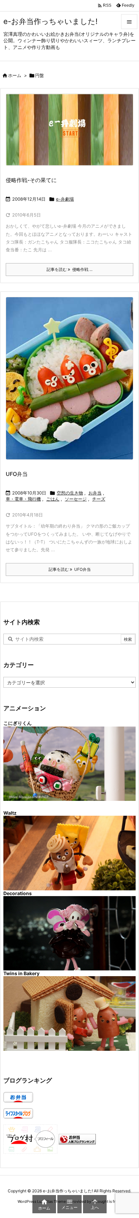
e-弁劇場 (65, 199)
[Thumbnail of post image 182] (72, 383)
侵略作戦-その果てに (31, 180)
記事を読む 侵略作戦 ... (69, 269)
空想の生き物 (70, 493)
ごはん (52, 499)
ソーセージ (76, 499)
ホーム (14, 75)
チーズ (98, 499)
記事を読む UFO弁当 (70, 569)
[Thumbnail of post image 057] (72, 134)
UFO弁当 (17, 474)
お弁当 (95, 493)
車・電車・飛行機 (23, 499)
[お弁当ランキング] (77, 1139)
